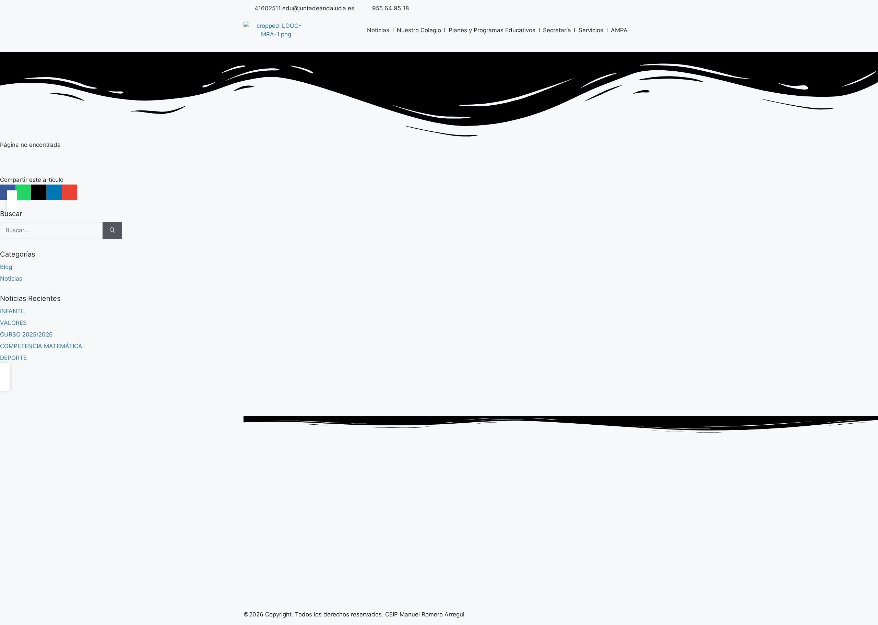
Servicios (591, 30)
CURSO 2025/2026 (26, 334)
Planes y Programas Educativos (492, 30)
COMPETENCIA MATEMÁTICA (41, 346)
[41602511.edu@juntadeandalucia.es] (247, 8)
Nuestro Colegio (419, 30)
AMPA (619, 30)
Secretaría (557, 30)
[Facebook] (627, 8)
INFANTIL (13, 311)
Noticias (378, 30)
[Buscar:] (51, 230)
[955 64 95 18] (365, 8)
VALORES (13, 322)
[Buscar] (112, 230)
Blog (6, 266)
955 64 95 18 (390, 8)
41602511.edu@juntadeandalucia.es (304, 8)
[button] (23, 192)
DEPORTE (13, 357)
